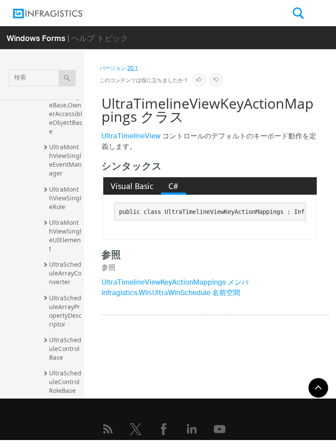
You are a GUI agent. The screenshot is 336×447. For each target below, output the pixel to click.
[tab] (132, 186)
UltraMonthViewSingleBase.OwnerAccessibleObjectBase (65, 109)
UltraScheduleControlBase (65, 348)
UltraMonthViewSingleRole (65, 198)
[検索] (67, 78)
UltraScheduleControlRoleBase (65, 382)
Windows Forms (36, 38)
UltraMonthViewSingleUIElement (65, 235)
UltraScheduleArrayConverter (65, 273)
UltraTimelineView (131, 137)
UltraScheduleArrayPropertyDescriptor (65, 311)
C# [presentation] (173, 186)
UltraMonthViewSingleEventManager (65, 160)
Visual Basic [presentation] (132, 186)
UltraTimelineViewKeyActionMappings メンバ (175, 283)
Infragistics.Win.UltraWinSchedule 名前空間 (171, 293)
